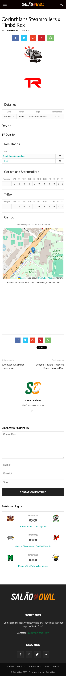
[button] (61, 4)
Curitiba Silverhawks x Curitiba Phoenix (33, 546)
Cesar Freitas (11, 30)
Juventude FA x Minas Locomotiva (13, 366)
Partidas (21, 666)
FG (50, 179)
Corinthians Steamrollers (14, 156)
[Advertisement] (33, 308)
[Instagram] (29, 654)
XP (54, 179)
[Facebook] (33, 411)
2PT (14, 179)
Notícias (10, 666)
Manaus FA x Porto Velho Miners (33, 566)
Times (46, 666)
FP (62, 179)
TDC (39, 179)
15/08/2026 (33, 535)
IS (34, 179)
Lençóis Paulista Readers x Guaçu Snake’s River (50, 366)
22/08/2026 (33, 555)
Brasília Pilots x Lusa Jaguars (33, 526)
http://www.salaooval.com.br (33, 405)
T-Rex (5, 161)
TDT (24, 179)
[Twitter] (37, 654)
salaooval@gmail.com (37, 632)
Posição (6, 179)
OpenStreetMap (45, 277)
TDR (45, 179)
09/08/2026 (33, 515)
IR (58, 179)
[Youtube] (46, 654)
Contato (55, 666)
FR (19, 179)
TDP (30, 179)
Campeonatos (34, 666)
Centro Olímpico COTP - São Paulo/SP (33, 224)
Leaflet (23, 277)
